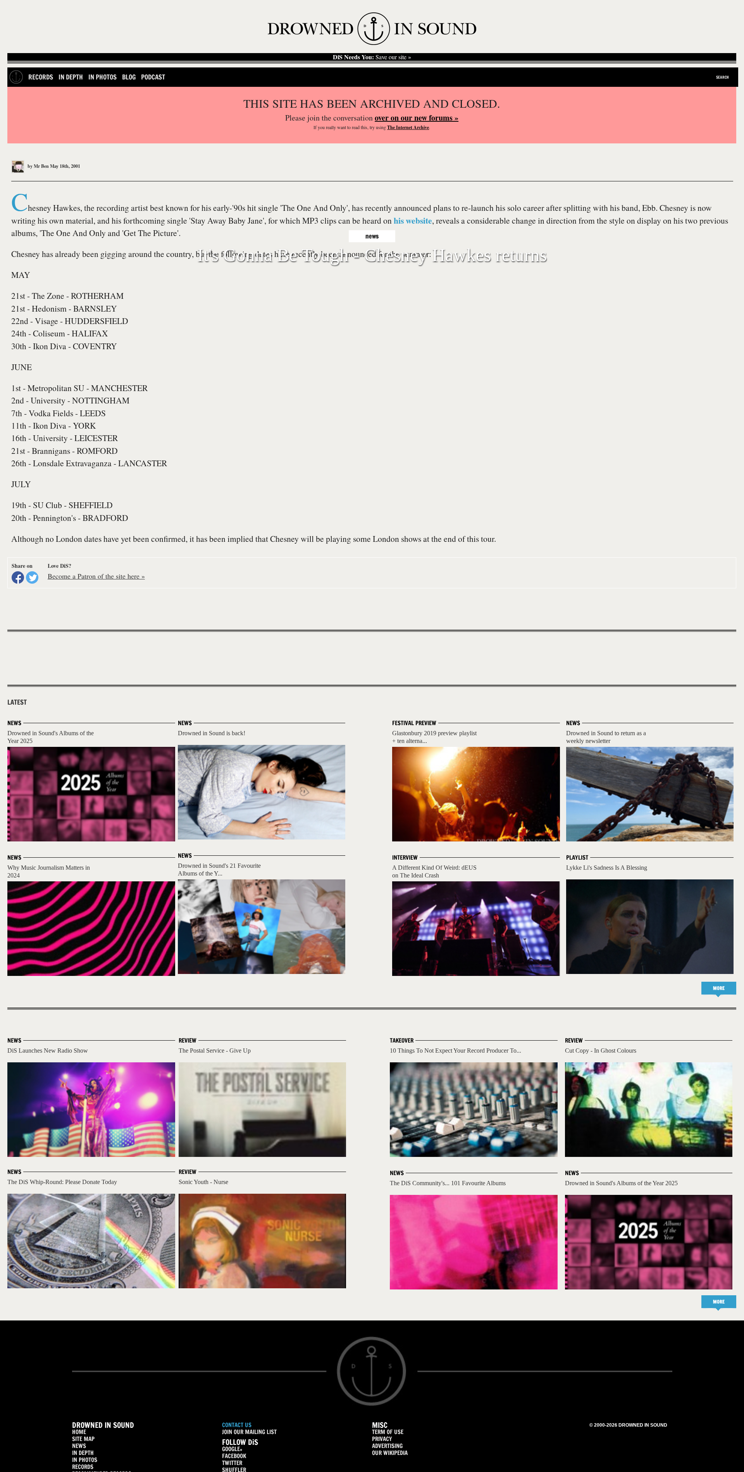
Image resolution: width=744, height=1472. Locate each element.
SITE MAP (83, 1439)
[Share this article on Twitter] (32, 577)
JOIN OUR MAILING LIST (249, 1432)
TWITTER (232, 1463)
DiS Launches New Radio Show (47, 1050)
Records (40, 77)
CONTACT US (236, 1425)
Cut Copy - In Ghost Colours (600, 1050)
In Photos (102, 77)
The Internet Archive (408, 127)
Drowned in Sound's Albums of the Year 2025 (621, 1183)
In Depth (71, 77)
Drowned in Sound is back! (211, 733)
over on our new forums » (416, 117)
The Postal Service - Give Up (215, 1050)
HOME (79, 1432)
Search (722, 77)
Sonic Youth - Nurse (203, 1182)
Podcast (153, 77)
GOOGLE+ (232, 1449)
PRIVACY (382, 1439)
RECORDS (82, 1467)
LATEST (17, 702)
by (37, 166)
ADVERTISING (387, 1446)
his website (413, 220)
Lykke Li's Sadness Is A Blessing (606, 867)
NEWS (79, 1446)
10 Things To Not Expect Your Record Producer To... (455, 1050)
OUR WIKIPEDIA (390, 1453)
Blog (129, 77)
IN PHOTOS (84, 1460)
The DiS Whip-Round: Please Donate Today (62, 1182)
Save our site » (372, 57)
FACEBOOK (234, 1456)
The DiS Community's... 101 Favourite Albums (448, 1183)
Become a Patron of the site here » (96, 576)
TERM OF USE (387, 1432)
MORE (719, 988)
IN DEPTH (83, 1453)
